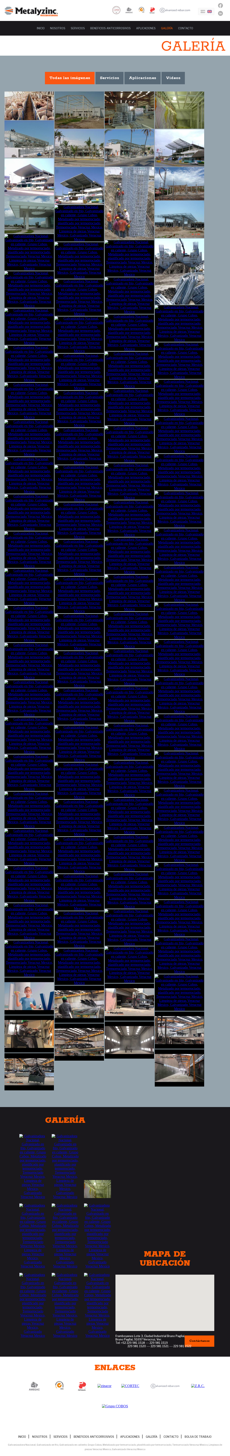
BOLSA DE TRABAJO (198, 1436)
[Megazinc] (29, 772)
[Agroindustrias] (29, 105)
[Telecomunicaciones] (79, 632)
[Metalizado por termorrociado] (179, 881)
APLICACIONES (146, 28)
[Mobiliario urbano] (179, 472)
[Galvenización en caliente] (29, 661)
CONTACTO (185, 28)
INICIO (41, 28)
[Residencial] (79, 558)
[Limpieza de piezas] (29, 847)
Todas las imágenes (69, 77)
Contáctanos (199, 1341)
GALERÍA (167, 28)
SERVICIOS (78, 28)
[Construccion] (29, 139)
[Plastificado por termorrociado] (179, 955)
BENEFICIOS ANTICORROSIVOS (110, 28)
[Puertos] (79, 483)
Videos (173, 77)
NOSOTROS (57, 28)
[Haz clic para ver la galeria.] (32, 1166)
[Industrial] (129, 332)
